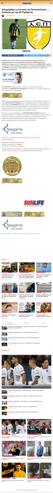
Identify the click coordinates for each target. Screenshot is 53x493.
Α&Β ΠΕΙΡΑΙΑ (24, 137)
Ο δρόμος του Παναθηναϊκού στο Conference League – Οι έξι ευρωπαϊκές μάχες (25, 390)
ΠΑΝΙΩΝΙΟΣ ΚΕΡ (6, 292)
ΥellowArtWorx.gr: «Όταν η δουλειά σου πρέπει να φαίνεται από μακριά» (8, 276)
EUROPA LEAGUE (6, 434)
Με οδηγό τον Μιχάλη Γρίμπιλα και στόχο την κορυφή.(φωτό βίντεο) (9, 296)
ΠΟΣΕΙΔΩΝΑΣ (40, 272)
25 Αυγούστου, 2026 (5, 299)
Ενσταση (29, 233)
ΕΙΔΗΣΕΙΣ (5, 272)
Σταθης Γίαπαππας (10, 15)
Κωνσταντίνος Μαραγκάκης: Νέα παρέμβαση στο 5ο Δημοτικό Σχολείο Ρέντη (25, 401)
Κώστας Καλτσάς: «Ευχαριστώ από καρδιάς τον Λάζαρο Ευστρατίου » (43, 276)
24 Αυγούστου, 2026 (40, 318)
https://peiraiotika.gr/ (9, 139)
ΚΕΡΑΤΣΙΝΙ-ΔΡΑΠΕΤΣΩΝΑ (33, 477)
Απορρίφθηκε (16, 233)
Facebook (19, 144)
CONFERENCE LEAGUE (32, 434)
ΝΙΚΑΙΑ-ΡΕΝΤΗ (31, 456)
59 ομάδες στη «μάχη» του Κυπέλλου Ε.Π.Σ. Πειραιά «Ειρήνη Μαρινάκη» (23, 337)
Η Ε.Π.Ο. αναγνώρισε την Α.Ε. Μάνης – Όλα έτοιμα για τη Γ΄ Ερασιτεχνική (24, 343)
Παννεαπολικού (35, 233)
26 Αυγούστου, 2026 (40, 279)
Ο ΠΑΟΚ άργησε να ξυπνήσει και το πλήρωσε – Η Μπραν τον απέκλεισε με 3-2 (25, 396)
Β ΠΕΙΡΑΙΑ (29, 15)
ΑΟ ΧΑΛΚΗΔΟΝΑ (6, 477)
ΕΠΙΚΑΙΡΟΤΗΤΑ (35, 15)
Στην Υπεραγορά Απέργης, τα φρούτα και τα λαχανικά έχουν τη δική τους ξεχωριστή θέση (26, 276)
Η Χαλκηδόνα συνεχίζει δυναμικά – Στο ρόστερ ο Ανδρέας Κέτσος (22, 406)
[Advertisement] (26, 246)
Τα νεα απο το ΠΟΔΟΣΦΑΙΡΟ (9, 137)
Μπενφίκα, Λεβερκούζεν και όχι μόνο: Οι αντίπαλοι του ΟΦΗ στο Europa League (20, 385)
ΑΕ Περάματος (8, 233)
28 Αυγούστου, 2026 (11, 392)
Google (21, 142)
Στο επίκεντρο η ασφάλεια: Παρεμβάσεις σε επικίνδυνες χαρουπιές (23, 412)
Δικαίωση (23, 233)
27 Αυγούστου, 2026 (5, 279)
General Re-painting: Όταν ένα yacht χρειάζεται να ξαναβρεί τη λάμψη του (26, 296)
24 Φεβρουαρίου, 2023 (21, 15)
